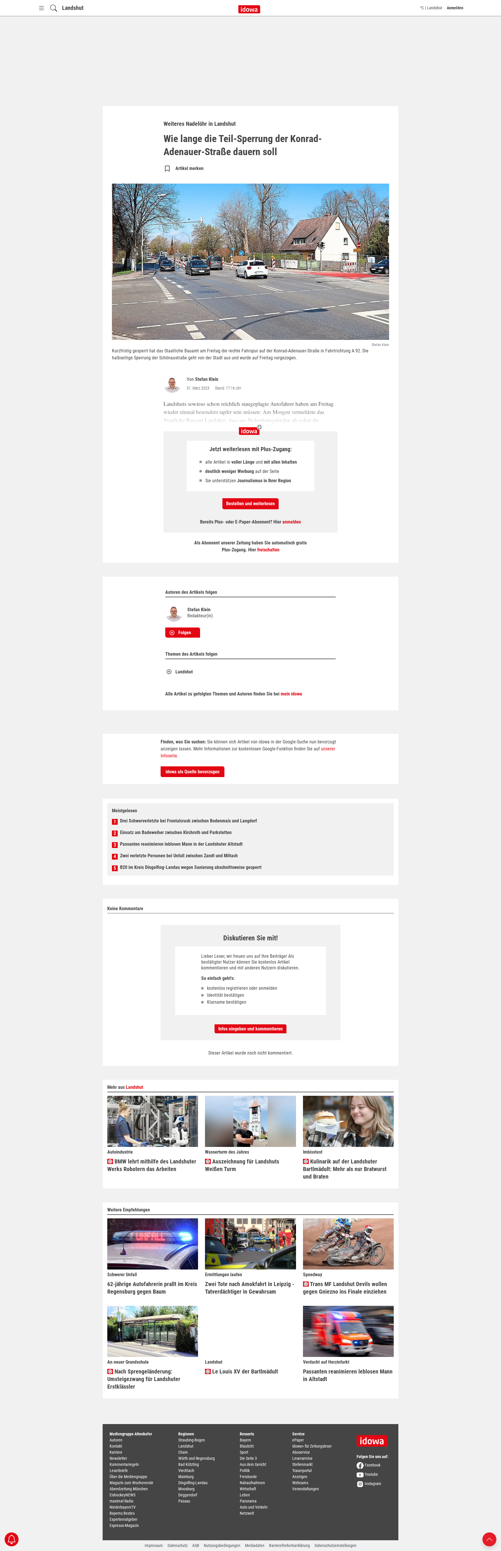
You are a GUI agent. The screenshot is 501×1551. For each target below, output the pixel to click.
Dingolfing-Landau (193, 1482)
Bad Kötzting (188, 1464)
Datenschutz (178, 1545)
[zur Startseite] (374, 1439)
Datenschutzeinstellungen (335, 1545)
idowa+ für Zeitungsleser (312, 1446)
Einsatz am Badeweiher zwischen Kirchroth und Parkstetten (176, 832)
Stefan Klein (206, 379)
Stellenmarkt (302, 1464)
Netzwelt (247, 1513)
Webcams (300, 1482)
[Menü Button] (41, 8)
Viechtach (186, 1470)
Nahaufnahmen (252, 1482)
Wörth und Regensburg (196, 1458)
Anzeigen (299, 1476)
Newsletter (118, 1458)
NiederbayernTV (123, 1507)
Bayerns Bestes (122, 1513)
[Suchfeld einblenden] (53, 8)
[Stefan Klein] (173, 384)
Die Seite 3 (248, 1458)
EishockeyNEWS (122, 1495)
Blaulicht (247, 1446)
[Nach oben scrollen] (489, 1539)
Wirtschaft (248, 1489)
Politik (245, 1470)
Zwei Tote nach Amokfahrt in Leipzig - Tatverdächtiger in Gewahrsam (249, 1288)
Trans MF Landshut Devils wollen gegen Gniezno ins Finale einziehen (345, 1288)
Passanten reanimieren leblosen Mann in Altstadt (348, 1375)
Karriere (116, 1452)
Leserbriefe (119, 1470)
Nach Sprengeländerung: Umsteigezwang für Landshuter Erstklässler (143, 1379)
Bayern (245, 1440)
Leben (245, 1495)
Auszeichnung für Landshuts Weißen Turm (242, 1165)
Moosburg (186, 1489)
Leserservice (302, 1458)
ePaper (298, 1440)
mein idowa (291, 694)
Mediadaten (254, 1545)
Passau (184, 1501)
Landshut (73, 7)
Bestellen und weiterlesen (250, 503)
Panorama (248, 1501)
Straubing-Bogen (191, 1440)
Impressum (154, 1545)
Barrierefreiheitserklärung (289, 1545)
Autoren (116, 1440)
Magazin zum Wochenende (131, 1482)
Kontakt (116, 1446)
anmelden (291, 522)
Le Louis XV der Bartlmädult (244, 1371)
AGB (195, 1545)
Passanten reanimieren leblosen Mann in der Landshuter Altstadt (181, 844)
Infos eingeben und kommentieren (250, 1029)
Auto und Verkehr (254, 1507)
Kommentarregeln (124, 1464)
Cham (183, 1452)
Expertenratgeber (123, 1519)
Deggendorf (187, 1495)
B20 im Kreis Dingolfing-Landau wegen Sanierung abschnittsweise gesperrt (191, 867)
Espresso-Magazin (124, 1525)
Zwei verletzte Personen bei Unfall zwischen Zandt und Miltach (179, 855)
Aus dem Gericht (253, 1464)
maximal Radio (121, 1501)
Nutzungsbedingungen (222, 1545)
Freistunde (248, 1476)
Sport (244, 1452)
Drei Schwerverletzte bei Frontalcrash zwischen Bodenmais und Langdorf (188, 821)
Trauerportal (302, 1470)
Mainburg (186, 1476)
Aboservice (301, 1452)
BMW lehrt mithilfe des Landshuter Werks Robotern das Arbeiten (151, 1165)
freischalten (268, 550)
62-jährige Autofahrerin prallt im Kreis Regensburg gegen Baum (152, 1288)
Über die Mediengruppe (128, 1476)
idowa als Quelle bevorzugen (192, 771)
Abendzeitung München (129, 1489)
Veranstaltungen (305, 1489)
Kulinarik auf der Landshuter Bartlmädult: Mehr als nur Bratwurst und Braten (344, 1169)
